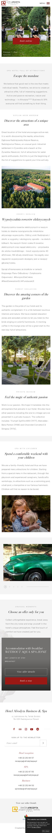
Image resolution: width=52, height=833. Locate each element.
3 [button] (13, 586)
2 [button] (9, 586)
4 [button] (17, 586)
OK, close (46, 831)
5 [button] (22, 586)
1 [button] (5, 586)
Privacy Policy (36, 827)
